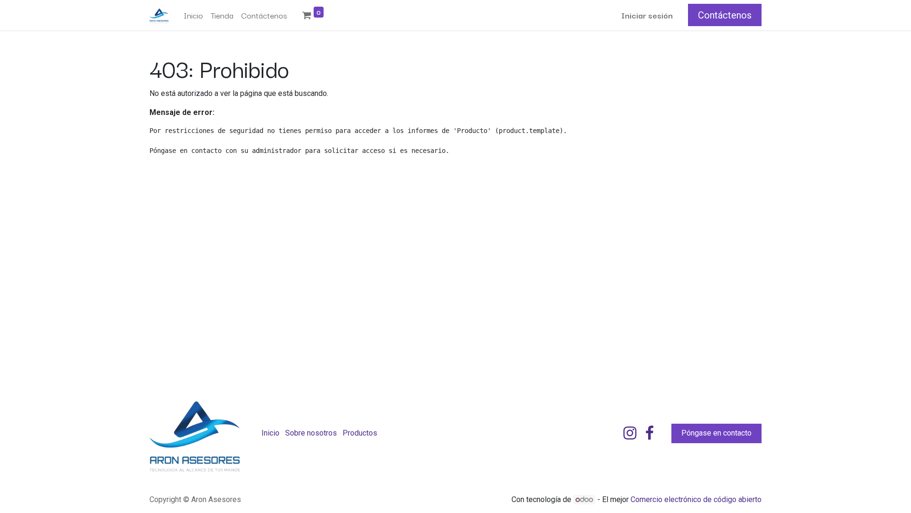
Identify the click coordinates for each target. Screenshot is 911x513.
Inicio (270, 432)
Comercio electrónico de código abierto (696, 499)
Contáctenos (725, 15)
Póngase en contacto (716, 432)
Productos (360, 432)
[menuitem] (193, 15)
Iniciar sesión (647, 15)
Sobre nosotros (311, 432)
